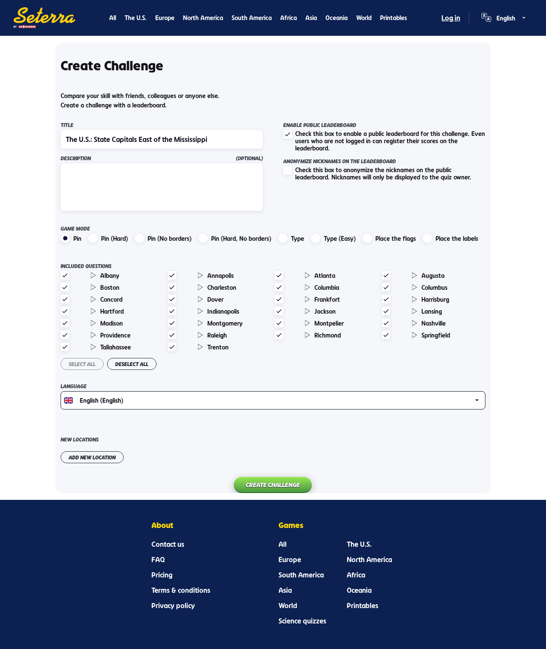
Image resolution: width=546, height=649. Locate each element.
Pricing (161, 575)
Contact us (167, 544)
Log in (450, 18)
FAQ (158, 559)
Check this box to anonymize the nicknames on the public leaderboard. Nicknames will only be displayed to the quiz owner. (383, 173)
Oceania (336, 17)
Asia (311, 17)
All (112, 17)
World (364, 17)
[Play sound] (93, 275)
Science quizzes (302, 621)
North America (203, 17)
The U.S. (136, 17)
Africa (288, 17)
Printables (393, 17)
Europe (164, 17)
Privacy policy (173, 605)
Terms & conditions (180, 590)
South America (252, 17)
